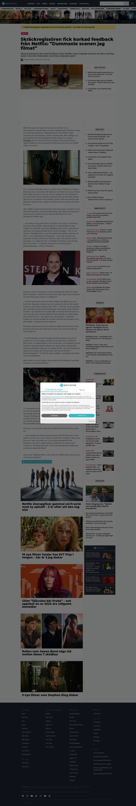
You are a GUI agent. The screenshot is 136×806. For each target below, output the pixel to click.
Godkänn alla (82, 415)
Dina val (81, 390)
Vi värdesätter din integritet (54, 390)
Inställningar (54, 415)
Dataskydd (92, 421)
